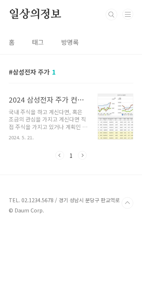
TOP (127, 203)
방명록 (70, 42)
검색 (111, 14)
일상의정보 (35, 14)
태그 (38, 42)
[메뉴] (127, 14)
